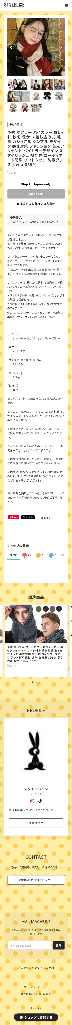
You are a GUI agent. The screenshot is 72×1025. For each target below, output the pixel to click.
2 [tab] (36, 682)
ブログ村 (48, 968)
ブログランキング (29, 968)
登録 (59, 945)
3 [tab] (39, 682)
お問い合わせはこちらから (36, 880)
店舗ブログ (36, 823)
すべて (13, 555)
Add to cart (36, 194)
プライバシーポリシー (36, 986)
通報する (46, 517)
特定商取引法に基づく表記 (36, 994)
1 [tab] (32, 682)
